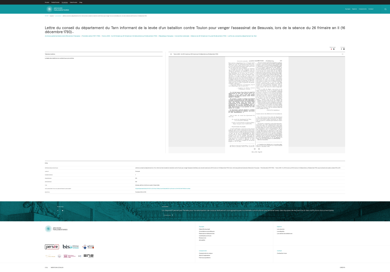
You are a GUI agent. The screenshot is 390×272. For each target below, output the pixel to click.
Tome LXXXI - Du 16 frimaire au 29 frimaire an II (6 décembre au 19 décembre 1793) (129, 36)
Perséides (65, 2)
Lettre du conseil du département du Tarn (242, 36)
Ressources (202, 238)
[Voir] (73, 32)
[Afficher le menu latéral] (171, 54)
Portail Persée (55, 2)
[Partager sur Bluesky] (344, 49)
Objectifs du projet (204, 229)
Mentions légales (57, 267)
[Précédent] (255, 149)
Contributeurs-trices (205, 235)
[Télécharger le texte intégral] (333, 49)
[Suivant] (259, 149)
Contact (370, 9)
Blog (81, 2)
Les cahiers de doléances (284, 233)
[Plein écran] (342, 54)
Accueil (46, 15)
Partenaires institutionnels (206, 233)
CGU (46, 267)
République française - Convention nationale (174, 36)
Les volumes (58, 15)
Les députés (280, 231)
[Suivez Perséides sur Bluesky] (62, 210)
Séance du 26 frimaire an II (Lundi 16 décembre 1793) (208, 36)
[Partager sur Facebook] (341, 49)
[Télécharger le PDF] (331, 49)
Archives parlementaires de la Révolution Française (62, 36)
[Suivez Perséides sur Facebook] (58, 210)
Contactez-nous (282, 253)
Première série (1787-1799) (91, 36)
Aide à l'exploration (204, 255)
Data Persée (73, 2)
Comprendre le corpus (205, 253)
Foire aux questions (204, 257)
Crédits (342, 267)
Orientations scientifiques (206, 231)
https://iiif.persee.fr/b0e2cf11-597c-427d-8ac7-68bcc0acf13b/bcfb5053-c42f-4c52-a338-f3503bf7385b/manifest (162, 188)
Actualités (202, 240)
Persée (47, 2)
